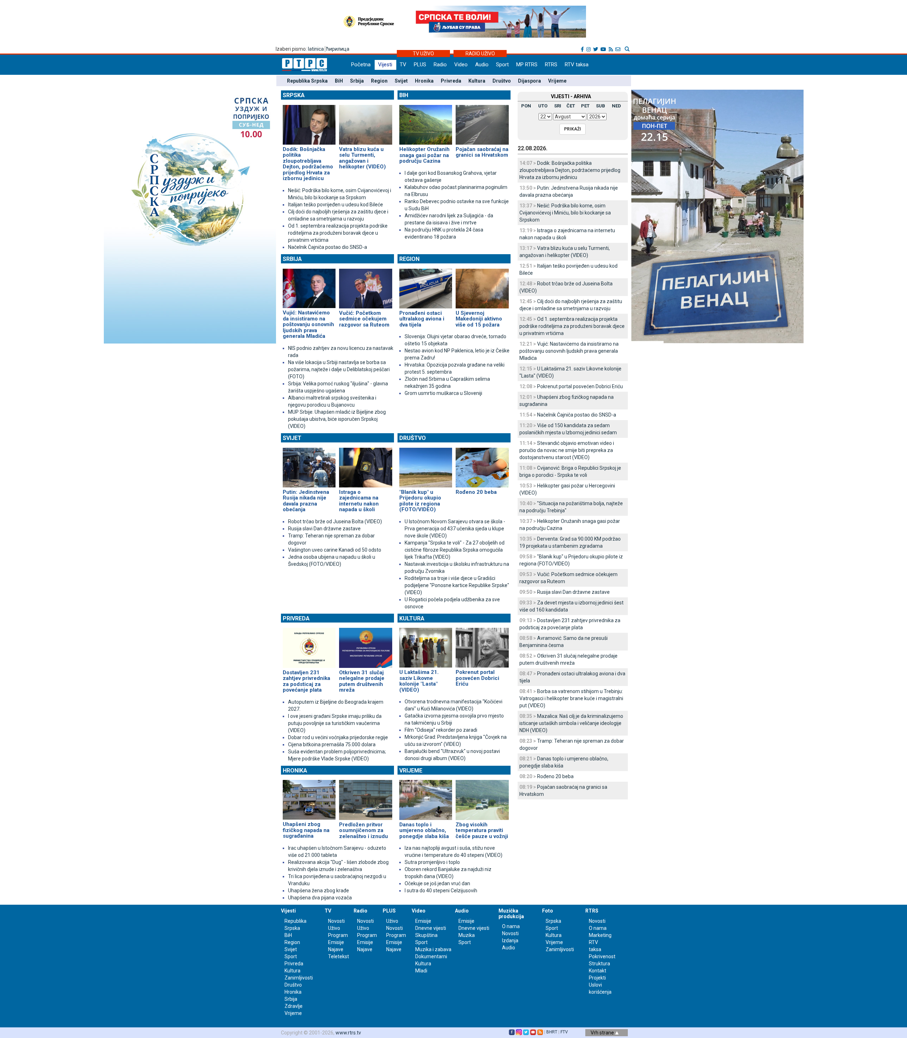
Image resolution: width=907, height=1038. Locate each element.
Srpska (294, 95)
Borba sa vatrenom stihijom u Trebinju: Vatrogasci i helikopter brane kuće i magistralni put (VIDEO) (571, 698)
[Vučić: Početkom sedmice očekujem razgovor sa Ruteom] (365, 285)
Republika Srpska (307, 81)
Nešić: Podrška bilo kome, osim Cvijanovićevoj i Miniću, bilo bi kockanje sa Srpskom (565, 213)
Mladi (421, 970)
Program (338, 935)
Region (379, 81)
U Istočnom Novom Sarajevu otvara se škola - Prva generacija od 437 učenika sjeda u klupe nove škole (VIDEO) (455, 528)
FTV (564, 1031)
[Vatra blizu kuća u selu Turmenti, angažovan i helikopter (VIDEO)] (365, 121)
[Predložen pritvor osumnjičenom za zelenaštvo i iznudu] (365, 797)
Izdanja (510, 940)
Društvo (501, 81)
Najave (335, 949)
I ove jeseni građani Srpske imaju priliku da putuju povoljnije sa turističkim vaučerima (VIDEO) (335, 723)
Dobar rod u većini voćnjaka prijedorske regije (338, 737)
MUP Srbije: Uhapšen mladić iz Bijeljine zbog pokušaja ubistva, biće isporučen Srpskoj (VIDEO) (337, 419)
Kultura (476, 81)
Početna (361, 64)
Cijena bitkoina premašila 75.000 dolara (332, 744)
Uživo (334, 928)
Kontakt (597, 970)
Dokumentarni (431, 956)
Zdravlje (294, 1006)
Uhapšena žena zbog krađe (318, 890)
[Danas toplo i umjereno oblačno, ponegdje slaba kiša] (425, 797)
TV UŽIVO (423, 53)
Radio (440, 64)
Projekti (597, 978)
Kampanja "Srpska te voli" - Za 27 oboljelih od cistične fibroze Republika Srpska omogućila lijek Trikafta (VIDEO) (455, 550)
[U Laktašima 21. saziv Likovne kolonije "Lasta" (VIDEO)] (425, 645)
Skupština (426, 935)
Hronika (424, 81)
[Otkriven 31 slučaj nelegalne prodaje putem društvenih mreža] (365, 645)
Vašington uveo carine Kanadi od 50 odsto (334, 550)
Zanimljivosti (299, 978)
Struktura (599, 963)
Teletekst (338, 956)
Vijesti (385, 64)
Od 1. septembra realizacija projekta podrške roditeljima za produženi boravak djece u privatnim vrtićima (338, 233)
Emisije (336, 942)
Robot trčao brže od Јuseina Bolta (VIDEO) (335, 521)
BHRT (551, 1031)
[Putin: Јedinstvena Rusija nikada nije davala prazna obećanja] (309, 464)
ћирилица (337, 49)
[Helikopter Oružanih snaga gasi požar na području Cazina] (425, 121)
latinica (316, 49)
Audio (482, 64)
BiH (339, 81)
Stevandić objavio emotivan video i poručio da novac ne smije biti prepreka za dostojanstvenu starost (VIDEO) (566, 450)
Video (461, 64)
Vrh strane (603, 1033)
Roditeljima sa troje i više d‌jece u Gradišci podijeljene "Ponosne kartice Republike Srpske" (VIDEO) (457, 585)
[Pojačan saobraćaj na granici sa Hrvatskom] (482, 121)
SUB (600, 105)
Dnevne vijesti (430, 928)
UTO (542, 105)
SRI (557, 105)
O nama (511, 926)
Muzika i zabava (433, 949)
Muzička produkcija (511, 913)
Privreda (451, 81)
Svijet (401, 81)
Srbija (357, 81)
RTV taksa (576, 64)
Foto (547, 911)
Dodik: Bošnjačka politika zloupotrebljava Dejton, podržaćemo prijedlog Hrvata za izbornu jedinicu (569, 170)
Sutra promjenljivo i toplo (432, 862)
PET (585, 105)
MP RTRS (526, 64)
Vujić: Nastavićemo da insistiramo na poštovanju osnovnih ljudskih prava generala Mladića (569, 351)
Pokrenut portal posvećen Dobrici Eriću (580, 386)
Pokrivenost (602, 956)
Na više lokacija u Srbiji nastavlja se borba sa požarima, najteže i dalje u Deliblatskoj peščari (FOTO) (339, 369)
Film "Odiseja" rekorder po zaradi (441, 730)
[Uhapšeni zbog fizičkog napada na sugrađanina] (309, 797)
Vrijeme (557, 81)
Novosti (336, 921)
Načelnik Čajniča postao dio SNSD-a (327, 247)
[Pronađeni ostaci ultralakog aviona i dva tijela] (425, 285)
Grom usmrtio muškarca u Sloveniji (443, 393)
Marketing (600, 935)
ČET (571, 105)
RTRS (551, 64)
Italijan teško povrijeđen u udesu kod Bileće (335, 204)
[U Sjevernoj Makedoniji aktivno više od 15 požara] (482, 285)
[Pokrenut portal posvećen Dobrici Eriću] (482, 645)
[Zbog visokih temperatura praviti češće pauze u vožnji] (482, 797)
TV (403, 64)
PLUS (420, 64)
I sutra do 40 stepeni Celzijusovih (441, 890)
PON (526, 105)
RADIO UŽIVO (480, 53)
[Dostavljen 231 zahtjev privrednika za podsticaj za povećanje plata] (309, 645)
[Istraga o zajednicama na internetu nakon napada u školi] (365, 464)
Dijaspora (529, 81)
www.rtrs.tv (348, 1033)
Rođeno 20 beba (555, 776)
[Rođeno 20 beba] (482, 464)
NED (616, 105)
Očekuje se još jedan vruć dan (437, 883)
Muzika (466, 935)
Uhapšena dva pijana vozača (320, 897)
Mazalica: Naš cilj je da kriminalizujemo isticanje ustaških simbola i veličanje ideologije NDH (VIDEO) (571, 723)
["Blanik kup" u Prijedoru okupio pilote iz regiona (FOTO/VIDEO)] (425, 464)
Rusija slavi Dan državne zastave (324, 528)
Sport (502, 64)
